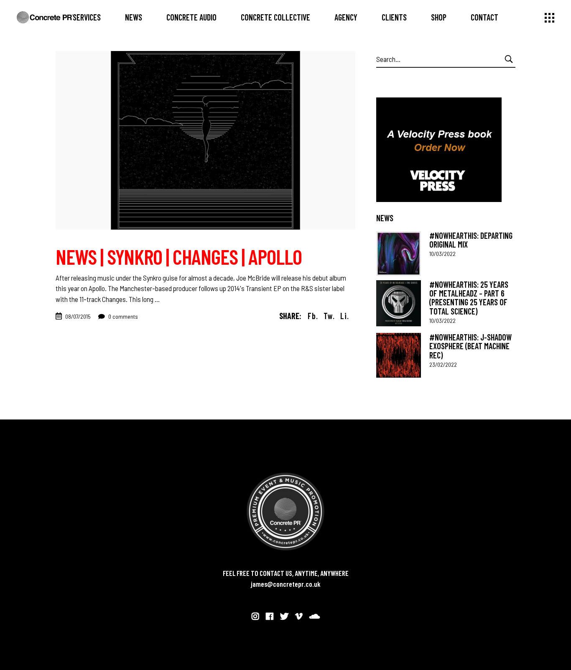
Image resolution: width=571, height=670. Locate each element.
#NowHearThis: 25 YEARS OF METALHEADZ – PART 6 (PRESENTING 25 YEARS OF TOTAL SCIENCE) (468, 297)
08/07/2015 (78, 316)
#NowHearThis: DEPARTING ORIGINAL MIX (470, 239)
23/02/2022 (443, 364)
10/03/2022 (442, 253)
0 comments (122, 316)
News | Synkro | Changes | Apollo (179, 256)
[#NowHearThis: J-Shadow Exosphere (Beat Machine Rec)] (398, 355)
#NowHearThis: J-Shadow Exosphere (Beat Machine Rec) (470, 346)
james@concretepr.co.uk (286, 584)
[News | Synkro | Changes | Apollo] (205, 140)
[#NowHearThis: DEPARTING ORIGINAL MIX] (398, 253)
